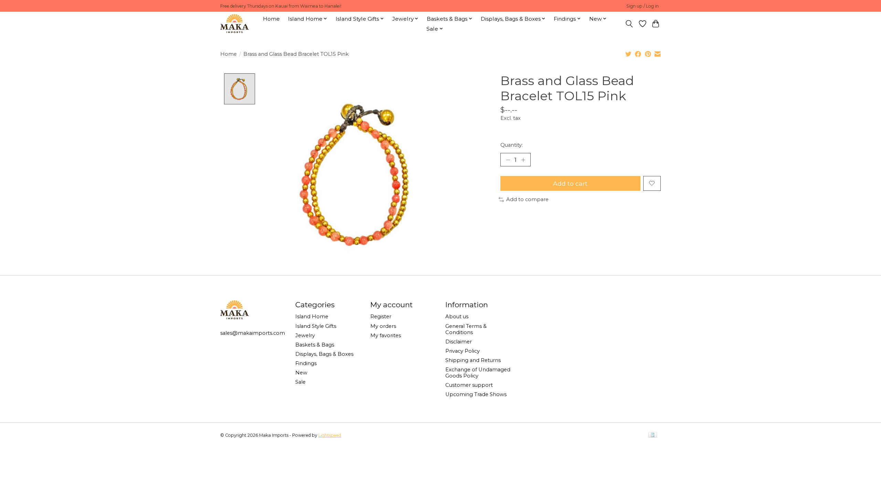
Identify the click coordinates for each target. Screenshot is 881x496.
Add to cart (570, 183)
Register (380, 316)
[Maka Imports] (234, 23)
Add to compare (527, 199)
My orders (383, 326)
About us (456, 316)
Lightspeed (329, 435)
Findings (306, 363)
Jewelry (305, 335)
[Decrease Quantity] (508, 159)
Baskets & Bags (314, 345)
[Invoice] (652, 435)
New (301, 373)
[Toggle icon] (629, 24)
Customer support (469, 385)
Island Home (311, 316)
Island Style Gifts (315, 326)
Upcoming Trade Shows (476, 394)
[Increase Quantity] (523, 159)
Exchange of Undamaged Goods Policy (477, 372)
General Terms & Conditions (466, 329)
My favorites (385, 335)
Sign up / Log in (642, 6)
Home (271, 19)
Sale (300, 382)
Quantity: (511, 145)
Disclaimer (458, 342)
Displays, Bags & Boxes (324, 354)
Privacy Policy (462, 351)
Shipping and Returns (473, 360)
